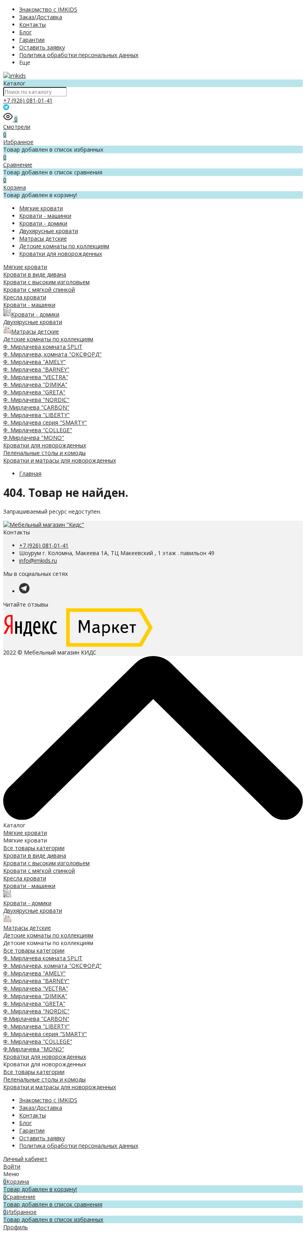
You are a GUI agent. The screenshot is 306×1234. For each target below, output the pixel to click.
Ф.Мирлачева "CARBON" (36, 407)
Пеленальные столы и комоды (44, 453)
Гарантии (32, 40)
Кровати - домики (43, 223)
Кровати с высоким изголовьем (46, 282)
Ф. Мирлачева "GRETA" (34, 392)
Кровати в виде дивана (34, 274)
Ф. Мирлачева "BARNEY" (36, 369)
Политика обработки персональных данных (78, 55)
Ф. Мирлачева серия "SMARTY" (45, 422)
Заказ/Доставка (40, 17)
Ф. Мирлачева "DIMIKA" (35, 384)
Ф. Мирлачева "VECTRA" (35, 377)
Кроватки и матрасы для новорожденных (59, 460)
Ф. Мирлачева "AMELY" (34, 362)
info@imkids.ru (38, 560)
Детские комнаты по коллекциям (64, 246)
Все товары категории (34, 848)
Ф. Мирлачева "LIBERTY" (36, 415)
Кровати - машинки (45, 216)
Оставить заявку (42, 47)
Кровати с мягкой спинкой (39, 289)
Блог (25, 32)
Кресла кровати (24, 297)
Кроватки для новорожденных (60, 253)
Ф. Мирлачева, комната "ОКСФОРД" (52, 354)
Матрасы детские (43, 238)
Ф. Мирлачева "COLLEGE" (37, 430)
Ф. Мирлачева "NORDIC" (36, 399)
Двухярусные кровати (48, 231)
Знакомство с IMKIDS (48, 9)
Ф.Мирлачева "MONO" (33, 437)
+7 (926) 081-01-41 (28, 100)
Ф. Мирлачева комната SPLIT (42, 346)
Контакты (32, 24)
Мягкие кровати (41, 208)
